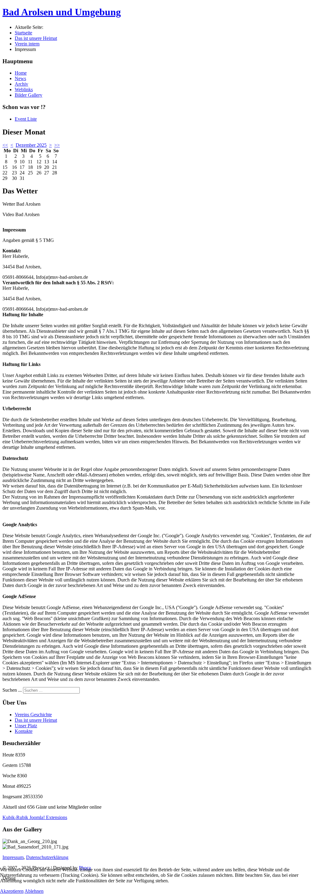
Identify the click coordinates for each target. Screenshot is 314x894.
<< (5, 145)
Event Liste (26, 119)
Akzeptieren (12, 891)
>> (57, 145)
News (20, 78)
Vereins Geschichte (33, 714)
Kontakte (24, 731)
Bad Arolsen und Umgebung (61, 11)
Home (21, 73)
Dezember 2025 (31, 145)
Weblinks (24, 89)
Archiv (21, 84)
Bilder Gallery (28, 95)
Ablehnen (34, 891)
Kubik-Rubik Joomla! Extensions (34, 817)
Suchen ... (12, 690)
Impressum (13, 857)
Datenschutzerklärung (47, 857)
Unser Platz (26, 725)
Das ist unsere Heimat (36, 720)
